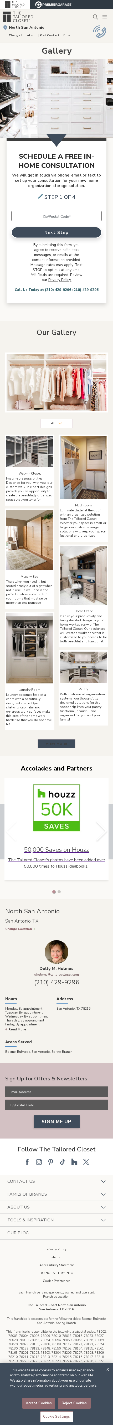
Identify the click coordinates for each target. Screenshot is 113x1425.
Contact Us (21, 1181)
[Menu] (105, 16)
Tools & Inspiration (30, 1220)
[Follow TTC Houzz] (74, 1162)
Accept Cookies (39, 1403)
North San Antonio (26, 27)
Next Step (56, 232)
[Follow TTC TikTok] (62, 1162)
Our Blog (18, 1233)
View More (57, 744)
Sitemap (56, 1257)
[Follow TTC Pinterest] (50, 1162)
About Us (18, 1207)
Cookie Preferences (56, 1281)
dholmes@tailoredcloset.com (56, 975)
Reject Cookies (74, 1403)
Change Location (22, 35)
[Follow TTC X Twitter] (86, 1162)
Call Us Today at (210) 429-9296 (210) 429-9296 (57, 290)
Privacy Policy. (59, 279)
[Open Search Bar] (95, 16)
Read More (17, 1029)
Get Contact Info (53, 35)
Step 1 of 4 (59, 197)
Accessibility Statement (56, 1265)
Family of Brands (27, 1194)
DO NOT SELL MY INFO (56, 1273)
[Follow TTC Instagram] (39, 1162)
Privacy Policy (56, 1249)
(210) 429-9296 (56, 982)
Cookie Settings (56, 1416)
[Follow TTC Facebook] (27, 1162)
